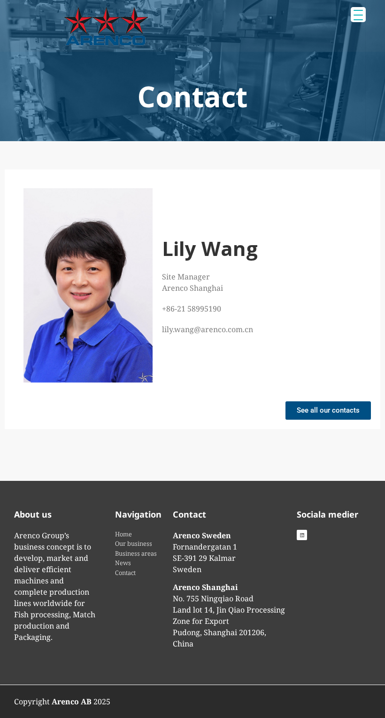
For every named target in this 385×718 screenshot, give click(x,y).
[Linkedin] (302, 535)
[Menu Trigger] (358, 14)
